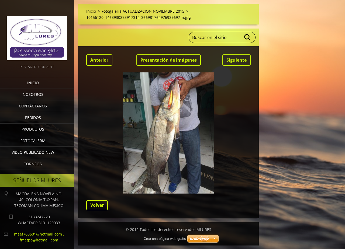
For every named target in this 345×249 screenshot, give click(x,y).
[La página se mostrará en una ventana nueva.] (168, 133)
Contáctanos (33, 105)
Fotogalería (33, 140)
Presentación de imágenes (168, 60)
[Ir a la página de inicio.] (37, 32)
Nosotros (33, 94)
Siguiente (236, 60)
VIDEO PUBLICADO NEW (33, 152)
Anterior (99, 60)
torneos (33, 163)
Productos (33, 129)
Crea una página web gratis (165, 239)
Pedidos (33, 117)
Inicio (33, 82)
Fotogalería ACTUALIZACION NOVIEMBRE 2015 (143, 11)
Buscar (247, 37)
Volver (97, 205)
